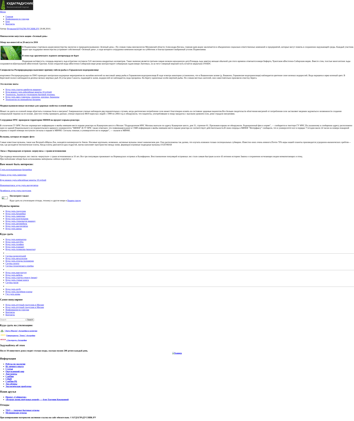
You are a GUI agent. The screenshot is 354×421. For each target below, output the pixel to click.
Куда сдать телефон (15, 244)
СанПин (10, 376)
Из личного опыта (15, 366)
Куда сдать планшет (15, 247)
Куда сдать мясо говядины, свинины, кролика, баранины (32, 97)
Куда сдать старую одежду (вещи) (21, 277)
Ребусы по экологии (15, 364)
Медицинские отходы (16, 413)
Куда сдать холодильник (17, 218)
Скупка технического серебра (20, 266)
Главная (9, 16)
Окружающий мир (15, 371)
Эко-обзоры (11, 384)
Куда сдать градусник (16, 211)
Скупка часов (12, 282)
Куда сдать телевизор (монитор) (21, 249)
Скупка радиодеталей (16, 256)
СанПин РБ (11, 381)
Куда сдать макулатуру (16, 272)
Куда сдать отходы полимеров (20, 261)
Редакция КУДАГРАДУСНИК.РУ (23, 29)
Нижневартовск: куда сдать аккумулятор (19, 185)
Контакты (10, 24)
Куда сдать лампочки (15, 216)
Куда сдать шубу (13, 289)
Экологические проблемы (18, 386)
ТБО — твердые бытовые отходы (22, 410)
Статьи (9, 369)
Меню (3, 12)
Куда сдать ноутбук (15, 242)
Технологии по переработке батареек (23, 99)
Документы (11, 374)
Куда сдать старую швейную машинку (24, 89)
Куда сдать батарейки (16, 214)
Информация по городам (17, 19)
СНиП (9, 379)
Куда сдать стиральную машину (21, 221)
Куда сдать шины (14, 228)
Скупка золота (12, 263)
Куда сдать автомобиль (16, 223)
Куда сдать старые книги (17, 280)
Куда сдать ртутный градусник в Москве (25, 305)
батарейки (27, 335)
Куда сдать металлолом (16, 258)
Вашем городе (74, 200)
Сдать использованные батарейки (16, 169)
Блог (8, 21)
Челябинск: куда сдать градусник (15, 190)
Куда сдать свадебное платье (19, 291)
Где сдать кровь (13, 294)
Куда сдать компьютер (16, 239)
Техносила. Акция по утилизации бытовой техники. (30, 94)
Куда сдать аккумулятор (17, 226)
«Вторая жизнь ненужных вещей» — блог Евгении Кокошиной (37, 399)
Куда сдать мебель (14, 275)
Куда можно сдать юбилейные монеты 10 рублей (29, 92)
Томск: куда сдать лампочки (13, 175)
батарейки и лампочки (20, 331)
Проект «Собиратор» (16, 397)
